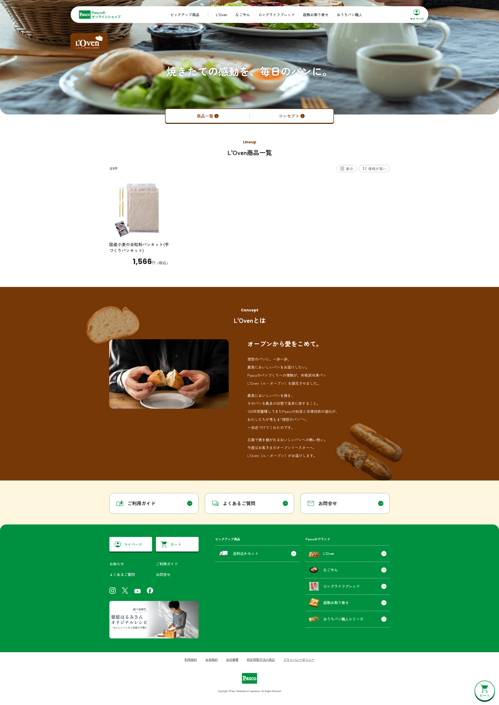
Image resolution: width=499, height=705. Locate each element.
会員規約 (211, 660)
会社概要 (232, 660)
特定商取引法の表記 (261, 660)
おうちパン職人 (349, 14)
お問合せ (163, 574)
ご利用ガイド (167, 563)
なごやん (242, 14)
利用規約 (191, 660)
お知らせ (116, 563)
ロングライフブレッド (276, 14)
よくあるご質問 (122, 574)
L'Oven (221, 14)
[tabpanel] (249, 222)
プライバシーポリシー (298, 660)
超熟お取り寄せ (316, 14)
